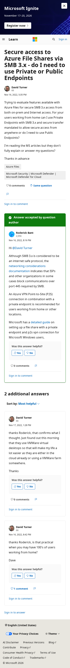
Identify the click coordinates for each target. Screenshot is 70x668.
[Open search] (53, 39)
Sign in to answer (14, 612)
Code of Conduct (13, 657)
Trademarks (37, 657)
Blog (51, 642)
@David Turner (22, 248)
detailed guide (40, 322)
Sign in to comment (16, 204)
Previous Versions (33, 642)
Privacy (24, 647)
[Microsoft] (35, 39)
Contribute (9, 647)
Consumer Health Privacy (18, 652)
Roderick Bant (24, 232)
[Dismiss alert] (64, 6)
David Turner (19, 87)
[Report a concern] (7, 194)
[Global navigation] (3, 39)
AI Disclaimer (11, 642)
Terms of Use (48, 652)
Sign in (63, 39)
